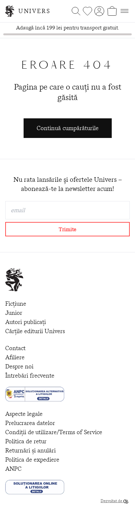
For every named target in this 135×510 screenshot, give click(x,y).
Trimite (67, 229)
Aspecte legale (24, 413)
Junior (13, 312)
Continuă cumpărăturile (68, 128)
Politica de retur (26, 441)
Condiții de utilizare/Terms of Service (53, 432)
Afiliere (15, 357)
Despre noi (19, 366)
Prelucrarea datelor (30, 422)
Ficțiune (15, 303)
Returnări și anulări (30, 450)
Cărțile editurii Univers (35, 331)
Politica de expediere (32, 459)
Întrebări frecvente (29, 375)
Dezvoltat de (112, 500)
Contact (15, 348)
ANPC (13, 468)
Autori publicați (25, 321)
